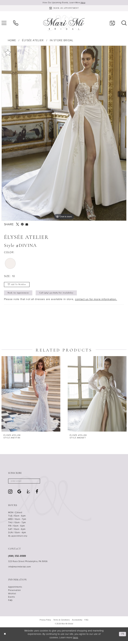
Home (12, 40)
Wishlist (12, 593)
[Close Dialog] (5, 634)
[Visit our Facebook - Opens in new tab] (37, 491)
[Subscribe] (36, 481)
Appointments (15, 586)
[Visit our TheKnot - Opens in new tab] (28, 491)
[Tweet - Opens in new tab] (17, 224)
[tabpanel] (64, 133)
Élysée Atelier (33, 40)
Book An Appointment (18, 293)
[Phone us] (16, 23)
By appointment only (17, 535)
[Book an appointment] (112, 23)
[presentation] (31, 394)
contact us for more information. (96, 299)
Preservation (14, 590)
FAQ (10, 600)
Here (82, 2)
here (75, 637)
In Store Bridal (61, 40)
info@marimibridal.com (19, 566)
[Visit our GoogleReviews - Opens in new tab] (19, 491)
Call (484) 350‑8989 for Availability (56, 293)
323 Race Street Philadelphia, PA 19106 (28, 561)
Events (11, 596)
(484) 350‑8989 (17, 556)
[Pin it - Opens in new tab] (22, 224)
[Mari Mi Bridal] (64, 23)
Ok (122, 634)
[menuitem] (16, 23)
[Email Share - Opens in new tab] (27, 224)
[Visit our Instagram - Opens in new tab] (10, 491)
